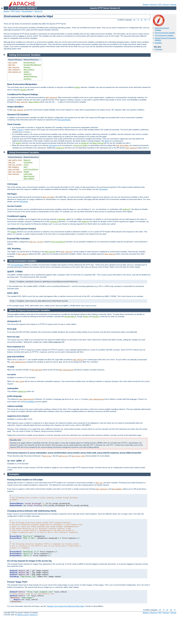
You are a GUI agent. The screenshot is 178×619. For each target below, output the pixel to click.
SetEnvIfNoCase (30, 76)
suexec (20, 130)
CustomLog (28, 162)
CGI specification (64, 120)
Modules (146, 4)
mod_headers (13, 167)
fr (138, 20)
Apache (6, 11)
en (134, 20)
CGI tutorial (103, 189)
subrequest (53, 145)
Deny (25, 167)
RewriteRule (29, 70)
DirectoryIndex (81, 145)
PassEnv (27, 67)
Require (27, 160)
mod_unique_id (14, 72)
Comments (158, 49)
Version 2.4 (38, 11)
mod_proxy (47, 456)
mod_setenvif (14, 70)
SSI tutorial (23, 201)
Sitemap (173, 4)
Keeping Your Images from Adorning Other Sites (65, 606)
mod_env (11, 65)
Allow (26, 165)
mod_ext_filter (15, 165)
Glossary (166, 4)
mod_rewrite (13, 67)
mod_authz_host (15, 160)
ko (145, 20)
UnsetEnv (27, 79)
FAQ (160, 4)
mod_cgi (11, 162)
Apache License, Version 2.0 (27, 615)
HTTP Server (15, 11)
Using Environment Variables (165, 33)
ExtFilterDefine (31, 169)
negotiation (30, 402)
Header (26, 172)
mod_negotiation (18, 362)
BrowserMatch (29, 63)
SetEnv (26, 72)
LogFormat (28, 174)
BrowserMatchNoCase (32, 65)
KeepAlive (22, 391)
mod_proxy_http (78, 456)
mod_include (13, 169)
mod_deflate (78, 360)
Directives (153, 4)
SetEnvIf (27, 74)
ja (141, 20)
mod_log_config (15, 172)
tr (149, 20)
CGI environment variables (164, 35)
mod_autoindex (122, 145)
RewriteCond (98, 143)
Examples (158, 43)
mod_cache (12, 63)
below (107, 141)
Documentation (27, 11)
